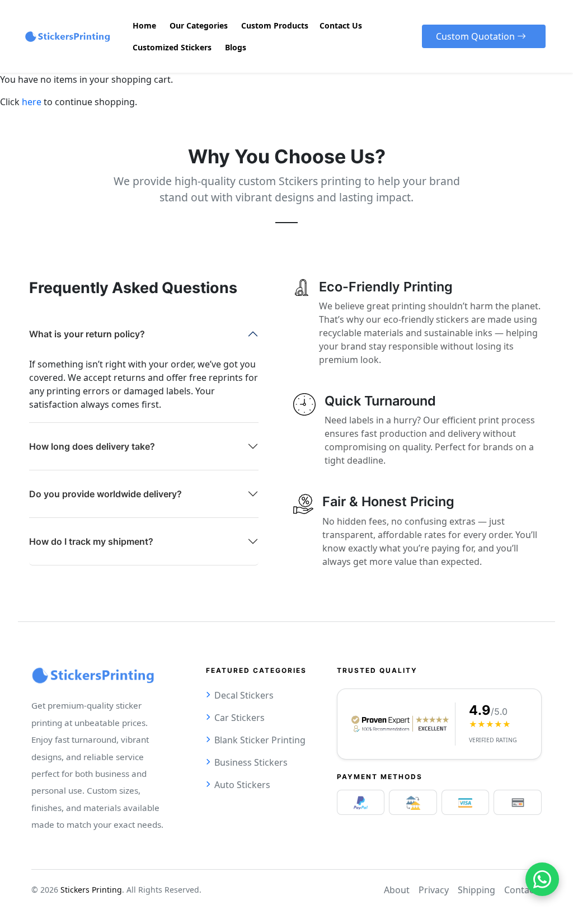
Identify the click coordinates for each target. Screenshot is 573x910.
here (31, 102)
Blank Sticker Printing (260, 740)
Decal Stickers (244, 695)
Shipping (476, 890)
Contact (520, 890)
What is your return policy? (87, 334)
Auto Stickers (242, 785)
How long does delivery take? (92, 446)
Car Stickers (239, 717)
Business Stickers (251, 762)
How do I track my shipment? (91, 541)
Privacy (434, 890)
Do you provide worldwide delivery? (105, 493)
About (397, 890)
